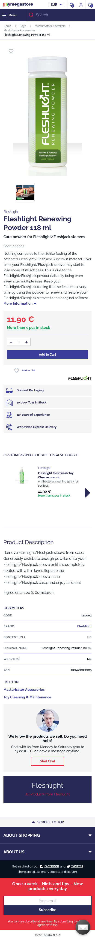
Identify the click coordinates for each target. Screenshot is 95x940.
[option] (47, 482)
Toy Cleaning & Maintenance (27, 697)
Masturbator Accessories (19, 30)
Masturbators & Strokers (50, 26)
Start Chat (47, 761)
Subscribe (47, 910)
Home (7, 26)
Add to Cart (47, 354)
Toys (23, 26)
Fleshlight (10, 212)
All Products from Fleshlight (47, 794)
